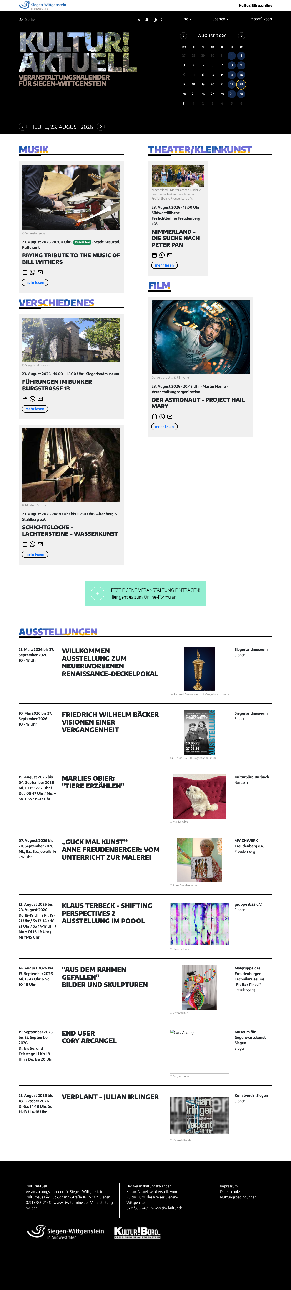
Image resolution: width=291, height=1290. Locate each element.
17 (184, 84)
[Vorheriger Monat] (183, 35)
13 (212, 75)
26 (203, 94)
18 (193, 84)
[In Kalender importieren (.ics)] (25, 272)
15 (231, 75)
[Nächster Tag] (101, 127)
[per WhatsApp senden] (32, 272)
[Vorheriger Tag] (23, 127)
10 (184, 75)
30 (212, 55)
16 (241, 75)
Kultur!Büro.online (255, 5)
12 (203, 75)
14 (222, 75)
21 (222, 84)
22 (231, 84)
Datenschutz (230, 1191)
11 (193, 75)
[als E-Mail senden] (40, 272)
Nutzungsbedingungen (238, 1197)
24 (184, 94)
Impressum (229, 1186)
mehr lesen (34, 282)
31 (222, 55)
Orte (186, 19)
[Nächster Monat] (241, 35)
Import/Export (261, 19)
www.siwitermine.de (70, 1202)
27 (184, 55)
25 (193, 94)
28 (193, 55)
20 (212, 84)
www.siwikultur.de (167, 1208)
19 (203, 84)
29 (203, 55)
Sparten (221, 19)
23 (241, 84)
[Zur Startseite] (78, 53)
